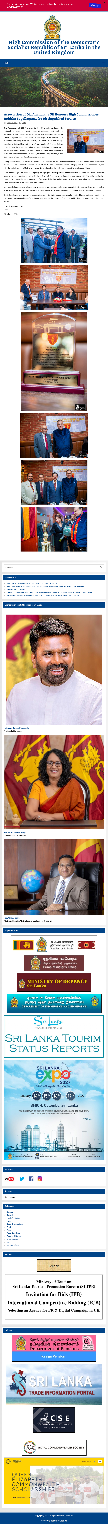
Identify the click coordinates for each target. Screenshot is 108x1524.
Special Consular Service (16, 590)
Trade (9, 1230)
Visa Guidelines (13, 1245)
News (24, 123)
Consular (10, 1212)
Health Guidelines (13, 1218)
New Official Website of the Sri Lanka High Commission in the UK (32, 584)
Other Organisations (15, 1224)
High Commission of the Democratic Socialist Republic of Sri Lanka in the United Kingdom (54, 47)
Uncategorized (12, 1239)
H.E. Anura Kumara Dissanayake (17, 728)
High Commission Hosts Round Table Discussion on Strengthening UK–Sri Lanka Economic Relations (46, 587)
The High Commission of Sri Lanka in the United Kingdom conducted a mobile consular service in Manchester (49, 593)
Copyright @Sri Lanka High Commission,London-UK (54, 1516)
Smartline (63, 1520)
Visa (8, 1242)
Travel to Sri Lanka (14, 1236)
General (10, 1215)
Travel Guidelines (13, 1233)
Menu (6, 63)
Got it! (95, 5)
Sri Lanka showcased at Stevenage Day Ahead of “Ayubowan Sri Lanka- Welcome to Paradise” (43, 596)
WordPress (53, 1520)
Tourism (10, 1227)
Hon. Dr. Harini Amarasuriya (15, 833)
